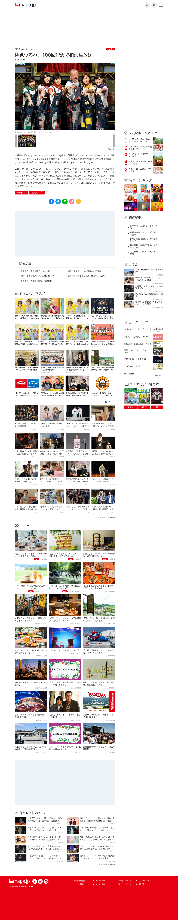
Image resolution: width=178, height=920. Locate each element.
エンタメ (34, 49)
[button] (16, 141)
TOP (16, 49)
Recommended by (98, 402)
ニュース (24, 49)
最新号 (130, 407)
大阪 (110, 49)
